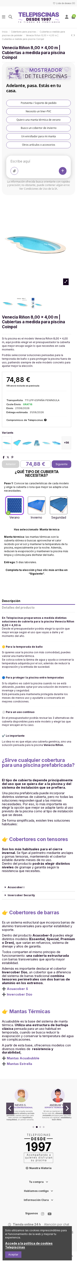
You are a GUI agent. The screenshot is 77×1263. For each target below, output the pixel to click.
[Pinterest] (12, 457)
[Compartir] (3, 457)
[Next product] (74, 35)
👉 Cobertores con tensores (35, 839)
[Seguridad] (58, 505)
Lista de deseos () (65, 3)
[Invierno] (36, 505)
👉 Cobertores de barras (30, 913)
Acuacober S (17, 989)
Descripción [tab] (11, 601)
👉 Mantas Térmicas (26, 1011)
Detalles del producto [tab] (18, 607)
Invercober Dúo (19, 994)
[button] (33, 1127)
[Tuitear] (8, 457)
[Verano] (14, 505)
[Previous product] (72, 35)
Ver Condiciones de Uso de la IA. (38, 189)
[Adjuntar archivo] (14, 171)
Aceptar (13, 1254)
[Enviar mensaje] (63, 171)
